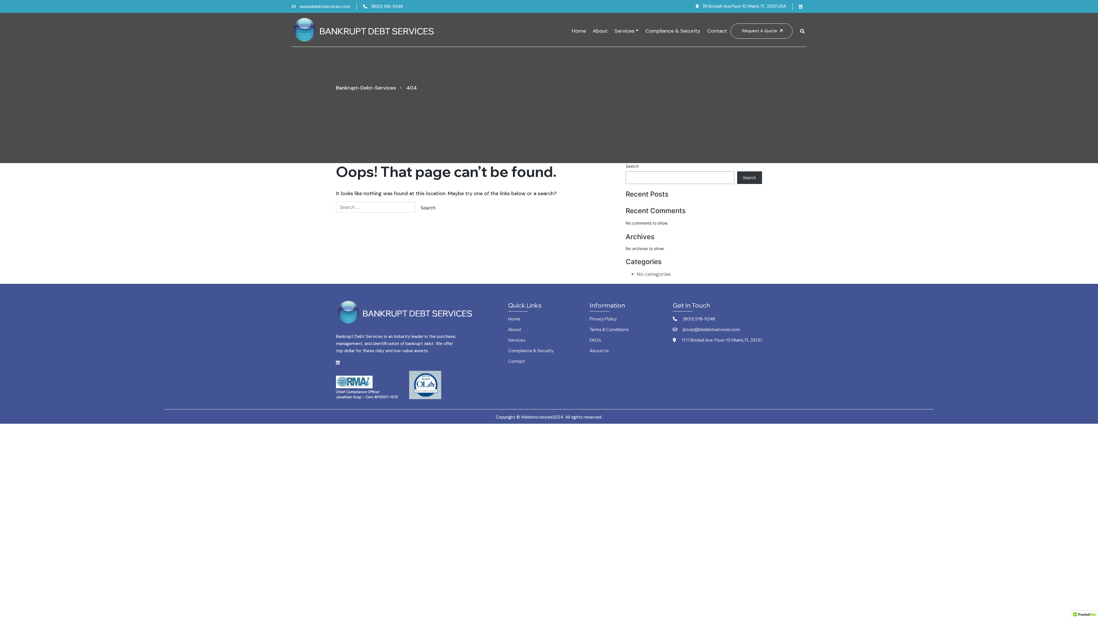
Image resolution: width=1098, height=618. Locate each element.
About (600, 30)
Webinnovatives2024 (542, 417)
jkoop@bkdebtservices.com (711, 329)
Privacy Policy (603, 319)
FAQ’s (595, 340)
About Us (599, 350)
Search (632, 166)
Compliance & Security (672, 30)
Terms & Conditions (609, 329)
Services (624, 30)
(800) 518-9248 (387, 6)
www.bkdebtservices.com (325, 6)
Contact (717, 30)
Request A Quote (760, 31)
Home (579, 30)
